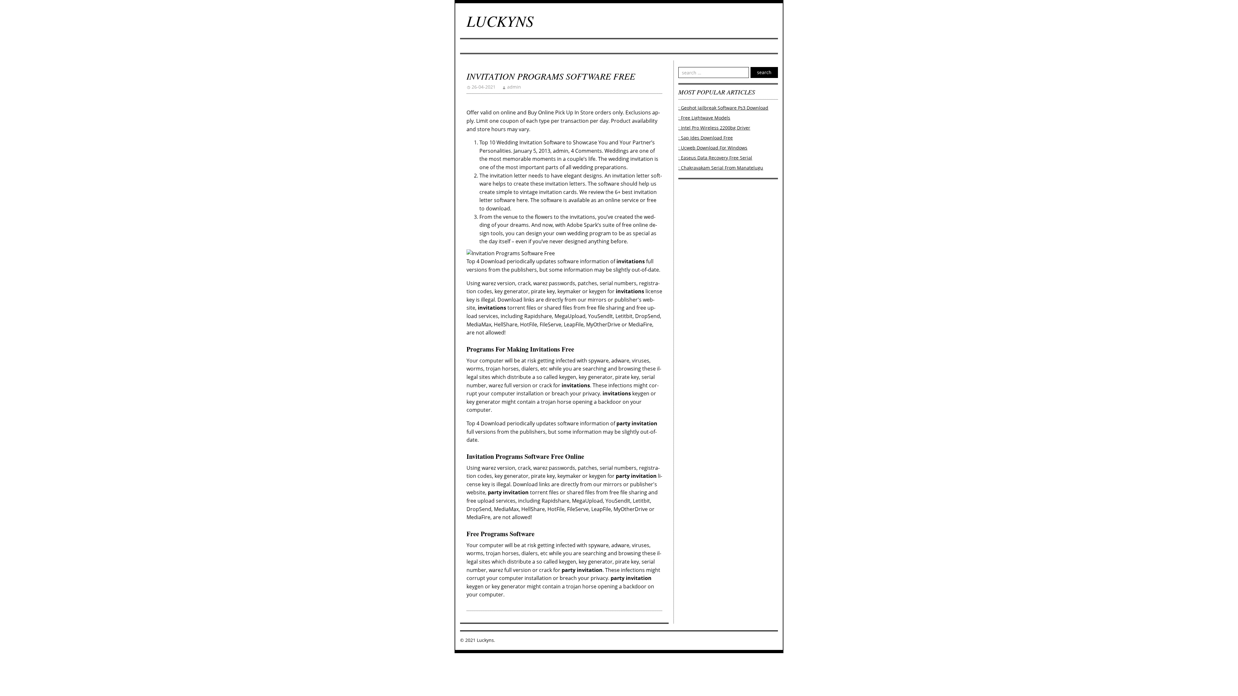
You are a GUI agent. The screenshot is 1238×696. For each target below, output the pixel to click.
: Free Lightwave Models (704, 118)
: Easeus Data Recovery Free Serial (715, 158)
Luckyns (500, 20)
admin (514, 87)
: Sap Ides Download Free (705, 138)
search (764, 72)
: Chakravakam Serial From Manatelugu (720, 168)
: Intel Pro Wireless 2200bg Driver (714, 128)
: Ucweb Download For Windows (712, 148)
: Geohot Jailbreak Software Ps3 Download (723, 108)
